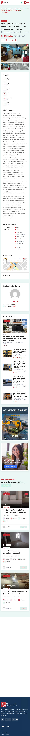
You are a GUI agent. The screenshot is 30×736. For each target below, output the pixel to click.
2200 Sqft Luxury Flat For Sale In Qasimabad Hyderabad (15, 593)
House (4, 334)
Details (23, 527)
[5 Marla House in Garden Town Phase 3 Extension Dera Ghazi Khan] (7, 353)
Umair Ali (15, 301)
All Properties (6, 485)
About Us (4, 732)
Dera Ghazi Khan (19, 342)
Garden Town (17, 354)
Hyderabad (13, 515)
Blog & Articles (5, 734)
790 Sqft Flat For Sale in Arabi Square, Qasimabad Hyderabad (14, 511)
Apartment (9, 8)
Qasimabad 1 (7, 515)
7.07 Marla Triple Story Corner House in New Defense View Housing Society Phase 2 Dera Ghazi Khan (19, 364)
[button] (26, 52)
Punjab (4, 343)
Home (2, 8)
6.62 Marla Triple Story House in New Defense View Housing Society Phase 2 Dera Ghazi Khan (20, 394)
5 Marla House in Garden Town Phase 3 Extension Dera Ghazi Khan (20, 351)
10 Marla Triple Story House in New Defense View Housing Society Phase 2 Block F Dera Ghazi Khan (19, 379)
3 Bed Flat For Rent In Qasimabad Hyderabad (11, 552)
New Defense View (8, 342)
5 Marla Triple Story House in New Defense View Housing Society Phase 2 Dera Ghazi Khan (14, 338)
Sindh (17, 515)
